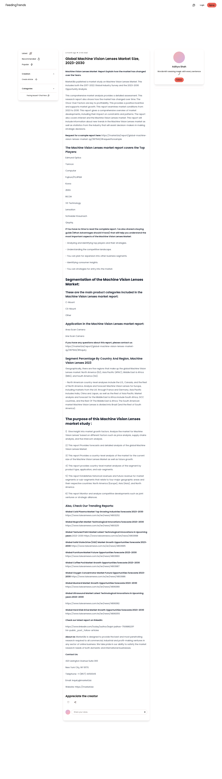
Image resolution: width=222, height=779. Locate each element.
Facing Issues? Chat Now (37, 95)
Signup (212, 5)
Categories (27, 88)
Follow (179, 80)
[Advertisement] (111, 29)
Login (202, 5)
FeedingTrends (16, 5)
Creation (26, 74)
